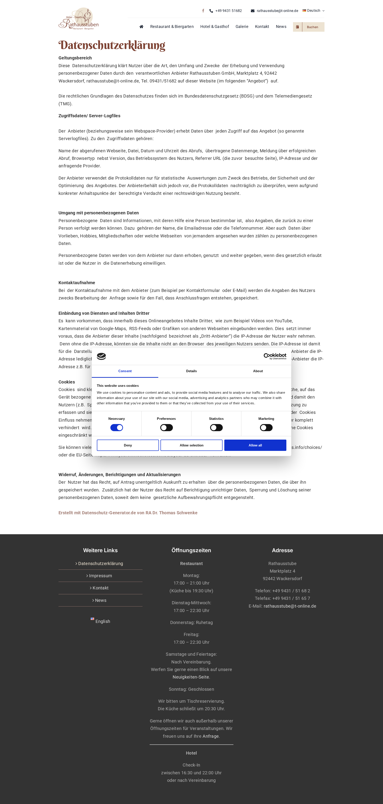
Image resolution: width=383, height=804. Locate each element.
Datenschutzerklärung (100, 563)
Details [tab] (191, 371)
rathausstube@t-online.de (290, 606)
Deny (128, 445)
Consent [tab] (125, 371)
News (100, 600)
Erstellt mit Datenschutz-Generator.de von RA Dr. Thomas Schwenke (128, 512)
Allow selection (191, 445)
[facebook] (203, 10)
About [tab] (258, 371)
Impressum (100, 575)
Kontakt (101, 588)
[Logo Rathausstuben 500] (78, 9)
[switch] (166, 427)
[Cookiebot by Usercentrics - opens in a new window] (267, 356)
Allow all (255, 445)
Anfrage (211, 736)
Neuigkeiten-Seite (191, 677)
